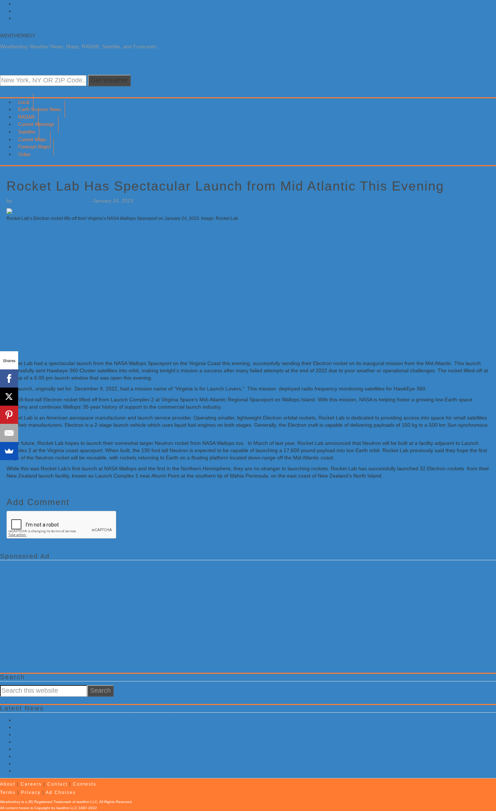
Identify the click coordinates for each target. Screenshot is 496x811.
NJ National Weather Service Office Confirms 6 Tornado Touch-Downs (95, 756)
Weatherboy (17, 35)
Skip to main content (38, 11)
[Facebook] (9, 378)
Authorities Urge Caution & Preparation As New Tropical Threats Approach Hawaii (108, 720)
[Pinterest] (9, 415)
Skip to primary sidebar (41, 18)
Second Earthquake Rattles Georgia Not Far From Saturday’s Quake (93, 763)
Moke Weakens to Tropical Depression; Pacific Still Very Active (86, 771)
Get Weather (109, 80)
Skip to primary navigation (44, 4)
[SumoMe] (9, 451)
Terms (8, 792)
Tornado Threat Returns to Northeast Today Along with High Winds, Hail (97, 742)
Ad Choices (61, 792)
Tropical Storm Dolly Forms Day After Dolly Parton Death (79, 734)
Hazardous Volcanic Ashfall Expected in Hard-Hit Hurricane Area (88, 749)
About (7, 784)
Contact (57, 784)
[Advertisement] (224, 294)
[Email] (9, 433)
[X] (9, 397)
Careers (31, 784)
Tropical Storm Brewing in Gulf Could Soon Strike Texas (78, 727)
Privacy (31, 792)
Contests (84, 784)
